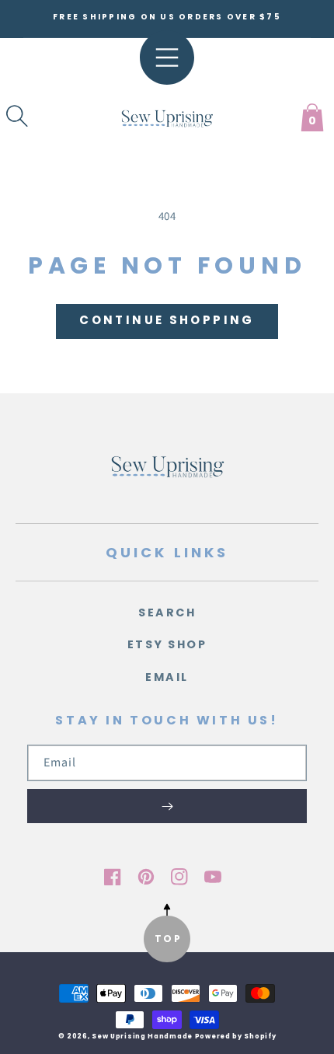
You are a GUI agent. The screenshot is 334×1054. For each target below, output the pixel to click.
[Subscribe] (167, 806)
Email (167, 677)
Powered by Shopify (236, 1036)
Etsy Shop (167, 644)
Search (167, 612)
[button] (17, 116)
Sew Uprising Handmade (142, 1036)
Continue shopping (166, 320)
